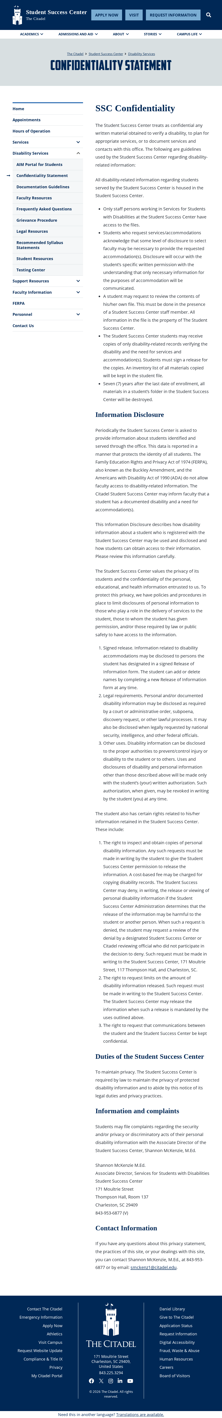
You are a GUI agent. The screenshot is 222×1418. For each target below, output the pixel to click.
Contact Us (23, 325)
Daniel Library (172, 1308)
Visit (134, 15)
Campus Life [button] (187, 34)
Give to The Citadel (177, 1317)
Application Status (176, 1325)
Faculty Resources (34, 197)
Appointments (27, 119)
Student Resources (34, 258)
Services (21, 142)
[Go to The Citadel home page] (17, 15)
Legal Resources (32, 231)
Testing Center (30, 269)
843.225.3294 (111, 1372)
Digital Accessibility (177, 1342)
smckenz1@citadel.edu (153, 1267)
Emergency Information (41, 1317)
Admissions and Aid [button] (76, 34)
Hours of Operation (31, 131)
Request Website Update (40, 1350)
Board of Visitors (175, 1375)
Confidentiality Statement (42, 175)
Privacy (55, 1367)
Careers (166, 1367)
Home (18, 108)
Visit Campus (50, 1342)
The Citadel (109, 1391)
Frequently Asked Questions (44, 208)
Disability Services (30, 153)
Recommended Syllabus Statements (39, 245)
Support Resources (31, 281)
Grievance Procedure (36, 220)
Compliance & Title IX (43, 1359)
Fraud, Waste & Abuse (179, 1350)
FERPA (18, 303)
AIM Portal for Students (39, 164)
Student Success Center (56, 12)
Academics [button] (29, 34)
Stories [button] (150, 34)
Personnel (22, 314)
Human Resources (176, 1359)
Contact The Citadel (44, 1308)
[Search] (208, 15)
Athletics (54, 1333)
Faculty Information (32, 292)
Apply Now (106, 15)
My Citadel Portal (46, 1375)
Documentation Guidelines (42, 186)
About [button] (118, 34)
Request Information (173, 15)
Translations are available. (140, 1414)
